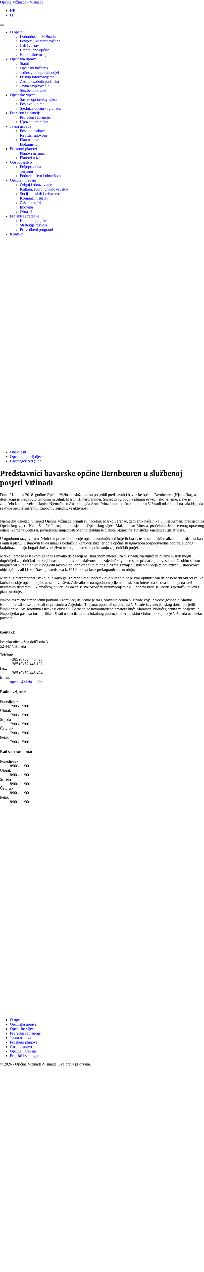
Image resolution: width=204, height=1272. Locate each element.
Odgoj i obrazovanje (36, 185)
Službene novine (33, 90)
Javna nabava (20, 126)
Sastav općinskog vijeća (38, 99)
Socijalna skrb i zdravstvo (40, 194)
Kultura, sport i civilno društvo (44, 189)
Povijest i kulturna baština (40, 41)
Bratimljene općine (35, 50)
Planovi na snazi (33, 153)
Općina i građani (23, 180)
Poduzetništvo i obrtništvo (40, 176)
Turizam (26, 171)
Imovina (26, 207)
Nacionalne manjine (35, 54)
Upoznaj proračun (34, 122)
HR (13, 10)
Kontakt (16, 234)
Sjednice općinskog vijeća (40, 108)
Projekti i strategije (24, 216)
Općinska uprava (23, 59)
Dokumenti (29, 144)
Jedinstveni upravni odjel (39, 72)
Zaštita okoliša (31, 203)
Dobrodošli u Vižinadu (38, 36)
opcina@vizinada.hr (26, 682)
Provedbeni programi (36, 229)
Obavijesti (18, 452)
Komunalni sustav (34, 198)
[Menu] (2, 25)
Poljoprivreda (30, 167)
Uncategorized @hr (25, 461)
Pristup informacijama (37, 77)
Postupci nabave (33, 131)
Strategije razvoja (33, 225)
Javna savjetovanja (34, 86)
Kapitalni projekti (33, 220)
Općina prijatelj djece (26, 456)
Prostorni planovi (23, 149)
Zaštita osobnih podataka (39, 81)
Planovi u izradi (32, 158)
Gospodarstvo (21, 162)
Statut (24, 63)
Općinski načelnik (34, 68)
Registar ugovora (33, 135)
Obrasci (26, 212)
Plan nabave (29, 140)
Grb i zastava (30, 45)
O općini (17, 32)
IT (12, 15)
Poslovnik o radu (33, 104)
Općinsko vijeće (22, 95)
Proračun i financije (25, 113)
